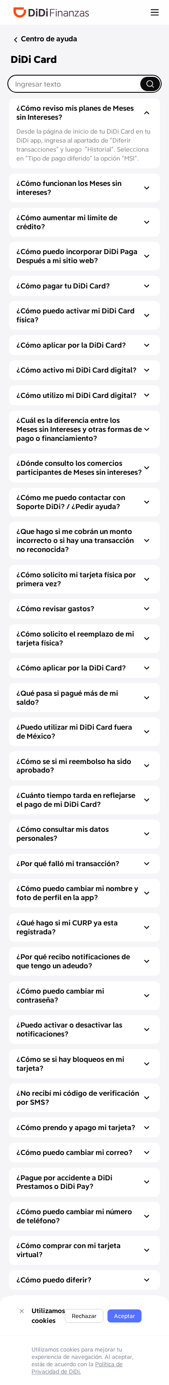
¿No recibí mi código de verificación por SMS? (77, 1097)
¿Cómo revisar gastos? (55, 608)
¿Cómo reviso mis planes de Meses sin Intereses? (75, 112)
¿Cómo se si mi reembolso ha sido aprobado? (73, 766)
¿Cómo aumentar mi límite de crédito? (66, 222)
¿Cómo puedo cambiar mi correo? (74, 1152)
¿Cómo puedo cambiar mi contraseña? (60, 995)
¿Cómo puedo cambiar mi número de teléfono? (74, 1216)
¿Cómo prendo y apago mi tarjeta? (75, 1127)
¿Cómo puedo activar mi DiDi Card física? (75, 315)
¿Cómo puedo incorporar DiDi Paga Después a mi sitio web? (76, 256)
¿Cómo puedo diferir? (53, 1280)
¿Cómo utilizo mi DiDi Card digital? (76, 395)
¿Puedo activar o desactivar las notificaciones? (69, 1029)
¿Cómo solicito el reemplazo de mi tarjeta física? (75, 638)
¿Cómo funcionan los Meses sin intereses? (68, 188)
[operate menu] (154, 12)
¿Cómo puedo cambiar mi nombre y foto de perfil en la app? (77, 893)
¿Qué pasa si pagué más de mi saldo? (67, 697)
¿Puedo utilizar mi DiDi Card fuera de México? (74, 731)
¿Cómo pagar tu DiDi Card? (63, 285)
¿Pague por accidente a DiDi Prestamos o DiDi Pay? (64, 1182)
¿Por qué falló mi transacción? (67, 863)
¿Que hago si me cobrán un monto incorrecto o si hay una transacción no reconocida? (75, 540)
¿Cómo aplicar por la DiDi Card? (71, 345)
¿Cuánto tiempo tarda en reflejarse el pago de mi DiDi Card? (75, 800)
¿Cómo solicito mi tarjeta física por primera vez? (76, 579)
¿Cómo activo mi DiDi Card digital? (76, 370)
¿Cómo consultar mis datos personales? (62, 833)
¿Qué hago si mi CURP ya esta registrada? (67, 927)
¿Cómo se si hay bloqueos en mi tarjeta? (70, 1063)
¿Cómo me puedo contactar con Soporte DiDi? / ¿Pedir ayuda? (70, 502)
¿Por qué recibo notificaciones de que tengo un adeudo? (73, 961)
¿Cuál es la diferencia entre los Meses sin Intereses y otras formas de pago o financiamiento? (79, 429)
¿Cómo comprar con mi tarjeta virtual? (68, 1250)
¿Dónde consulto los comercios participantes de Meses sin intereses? (79, 467)
